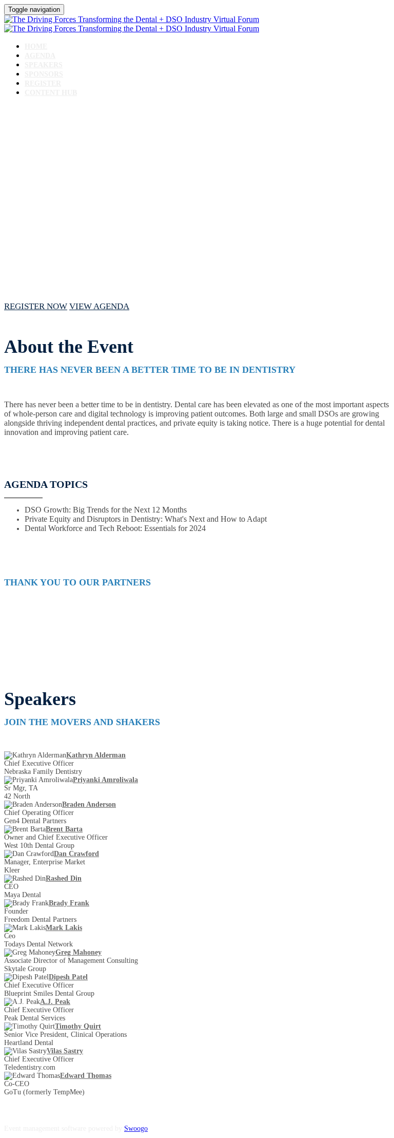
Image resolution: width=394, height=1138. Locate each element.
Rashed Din (64, 878)
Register (43, 83)
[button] (35, 306)
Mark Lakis (64, 928)
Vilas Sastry (65, 1051)
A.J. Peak (55, 1002)
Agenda (40, 56)
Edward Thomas (85, 1075)
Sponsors (44, 74)
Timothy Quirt (78, 1026)
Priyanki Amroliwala (105, 780)
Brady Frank (69, 903)
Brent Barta (64, 829)
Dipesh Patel (68, 977)
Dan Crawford (76, 854)
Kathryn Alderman (96, 755)
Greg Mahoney (78, 952)
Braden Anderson (89, 804)
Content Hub (51, 93)
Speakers (44, 65)
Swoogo (136, 1128)
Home (36, 46)
